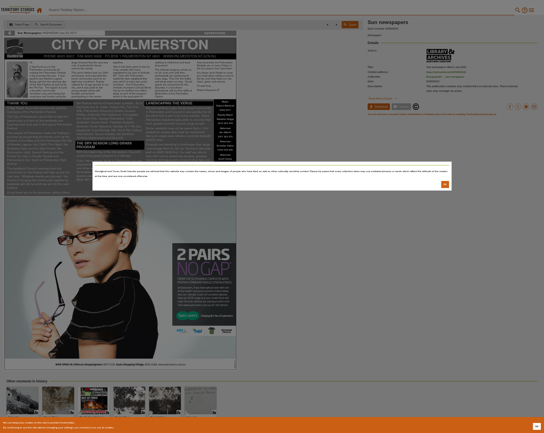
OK (445, 184)
